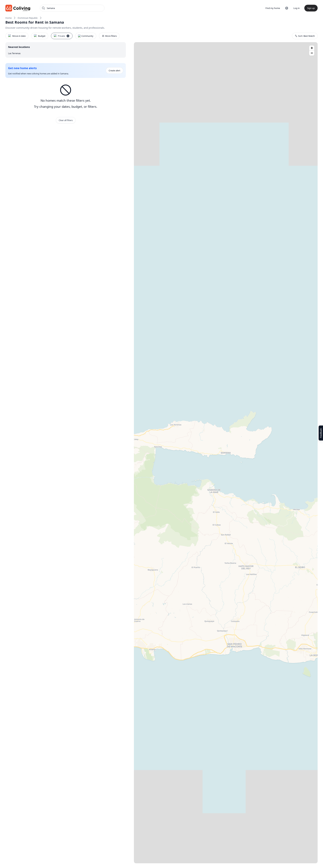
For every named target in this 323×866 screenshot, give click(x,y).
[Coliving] (17, 8)
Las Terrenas (14, 53)
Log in (296, 8)
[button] (311, 48)
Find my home (272, 8)
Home (8, 17)
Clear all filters (66, 120)
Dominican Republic (28, 17)
